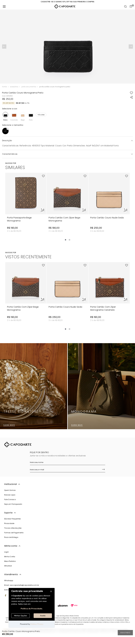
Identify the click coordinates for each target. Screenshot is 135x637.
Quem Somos (10, 490)
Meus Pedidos (10, 561)
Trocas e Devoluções (13, 528)
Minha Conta (9, 556)
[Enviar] (103, 470)
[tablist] (67, 238)
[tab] (65, 240)
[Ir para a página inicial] (64, 6)
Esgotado (125, 632)
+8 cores (41, 115)
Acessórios (14, 87)
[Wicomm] (63, 605)
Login (6, 552)
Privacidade (9, 523)
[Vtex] (74, 605)
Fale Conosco (10, 499)
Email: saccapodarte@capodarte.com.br (21, 585)
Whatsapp (8, 580)
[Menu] (4, 6)
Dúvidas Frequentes (12, 519)
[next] (131, 46)
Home (4, 87)
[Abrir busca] (125, 6)
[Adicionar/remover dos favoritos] (131, 92)
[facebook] (5, 595)
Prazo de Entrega (11, 537)
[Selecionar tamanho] (42, 210)
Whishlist (8, 566)
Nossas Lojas (9, 495)
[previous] (4, 46)
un (5, 131)
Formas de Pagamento (14, 533)
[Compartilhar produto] (131, 97)
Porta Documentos (28, 87)
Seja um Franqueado (13, 504)
